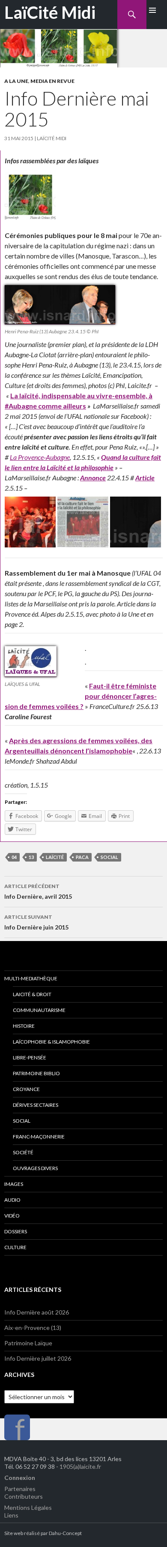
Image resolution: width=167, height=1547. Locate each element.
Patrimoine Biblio (36, 1073)
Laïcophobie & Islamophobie (51, 1041)
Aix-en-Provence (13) (32, 1327)
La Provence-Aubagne (40, 457)
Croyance (26, 1089)
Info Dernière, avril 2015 (38, 891)
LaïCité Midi (49, 12)
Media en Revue (52, 81)
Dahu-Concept (65, 1533)
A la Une (16, 81)
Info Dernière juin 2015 (36, 922)
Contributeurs (23, 1496)
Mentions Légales (28, 1507)
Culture (15, 1247)
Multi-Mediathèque (30, 978)
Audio (12, 1200)
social (109, 857)
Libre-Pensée (29, 1057)
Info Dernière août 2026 (36, 1312)
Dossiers (15, 1231)
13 (31, 857)
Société (23, 1152)
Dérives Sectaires (35, 1105)
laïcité (55, 857)
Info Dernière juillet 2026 (37, 1358)
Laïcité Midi (51, 138)
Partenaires (20, 1488)
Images (13, 1184)
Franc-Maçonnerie (39, 1136)
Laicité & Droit (32, 994)
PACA (82, 857)
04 (14, 857)
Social (21, 1121)
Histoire (24, 1026)
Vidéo (12, 1215)
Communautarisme (39, 1010)
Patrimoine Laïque (28, 1343)
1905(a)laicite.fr (80, 1466)
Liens (11, 1515)
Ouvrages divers (35, 1168)
